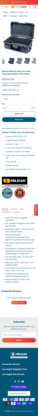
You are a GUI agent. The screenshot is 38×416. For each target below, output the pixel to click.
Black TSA (23, 16)
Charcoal (13, 16)
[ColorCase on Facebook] (15, 382)
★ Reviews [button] (36, 210)
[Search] (30, 7)
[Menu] (1, 7)
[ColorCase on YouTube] (22, 382)
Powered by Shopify (26, 411)
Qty (3, 104)
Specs (22, 209)
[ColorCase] (19, 7)
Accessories (6, 212)
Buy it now (19, 119)
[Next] (35, 2)
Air (27, 12)
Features (5, 209)
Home (5, 12)
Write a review (19, 302)
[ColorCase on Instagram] (18, 382)
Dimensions (14, 209)
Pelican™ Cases (16, 12)
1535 (5, 16)
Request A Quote (28, 128)
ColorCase (14, 411)
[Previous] (3, 2)
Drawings (16, 212)
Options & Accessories (10, 95)
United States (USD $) (17, 393)
